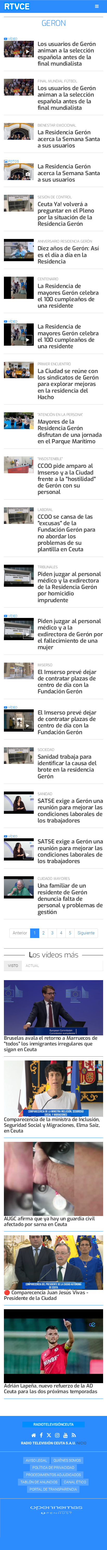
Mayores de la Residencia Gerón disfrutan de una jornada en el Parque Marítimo (70, 431)
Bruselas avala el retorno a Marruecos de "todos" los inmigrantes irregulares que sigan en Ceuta (50, 1044)
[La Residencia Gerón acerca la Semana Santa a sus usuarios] (19, 131)
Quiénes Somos (67, 1460)
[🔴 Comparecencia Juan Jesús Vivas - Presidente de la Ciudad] (53, 1262)
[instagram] (57, 1435)
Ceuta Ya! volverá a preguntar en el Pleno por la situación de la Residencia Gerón (66, 214)
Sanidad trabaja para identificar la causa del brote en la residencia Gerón (67, 766)
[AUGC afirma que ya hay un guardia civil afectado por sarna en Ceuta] (53, 1179)
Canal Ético (75, 1482)
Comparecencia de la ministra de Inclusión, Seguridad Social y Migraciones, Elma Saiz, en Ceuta (52, 1125)
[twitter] (48, 1435)
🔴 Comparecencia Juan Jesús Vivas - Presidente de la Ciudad (46, 1295)
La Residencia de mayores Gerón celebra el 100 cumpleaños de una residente (68, 295)
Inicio (81, 1443)
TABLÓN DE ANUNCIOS (39, 1482)
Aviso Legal (36, 1460)
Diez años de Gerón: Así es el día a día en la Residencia (68, 255)
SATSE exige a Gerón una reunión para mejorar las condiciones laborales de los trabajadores (70, 810)
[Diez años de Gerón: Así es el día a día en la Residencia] (19, 250)
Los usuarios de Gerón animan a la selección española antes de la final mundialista (67, 53)
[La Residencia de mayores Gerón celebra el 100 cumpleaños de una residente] (19, 288)
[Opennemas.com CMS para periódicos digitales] (56, 1510)
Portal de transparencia (53, 1489)
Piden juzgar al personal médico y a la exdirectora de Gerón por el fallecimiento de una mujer (70, 634)
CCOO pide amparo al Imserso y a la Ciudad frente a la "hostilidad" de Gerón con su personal (67, 479)
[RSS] (74, 1435)
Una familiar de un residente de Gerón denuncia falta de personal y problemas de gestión (70, 899)
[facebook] (41, 1435)
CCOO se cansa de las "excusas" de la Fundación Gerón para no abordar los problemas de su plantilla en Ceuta (67, 533)
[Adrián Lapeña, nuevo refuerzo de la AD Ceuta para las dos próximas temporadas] (53, 1346)
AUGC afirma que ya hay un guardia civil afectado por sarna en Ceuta (49, 1221)
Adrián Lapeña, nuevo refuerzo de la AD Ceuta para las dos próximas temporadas (50, 1389)
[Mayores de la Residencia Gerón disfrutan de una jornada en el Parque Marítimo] (19, 420)
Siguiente (86, 933)
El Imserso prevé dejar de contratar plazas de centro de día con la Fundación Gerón (67, 681)
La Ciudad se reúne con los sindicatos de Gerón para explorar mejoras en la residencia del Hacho (68, 384)
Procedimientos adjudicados (53, 1475)
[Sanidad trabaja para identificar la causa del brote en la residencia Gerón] (19, 755)
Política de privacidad (53, 1468)
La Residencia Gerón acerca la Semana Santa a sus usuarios (69, 139)
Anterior (20, 933)
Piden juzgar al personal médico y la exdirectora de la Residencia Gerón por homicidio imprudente (69, 587)
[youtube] (65, 1435)
